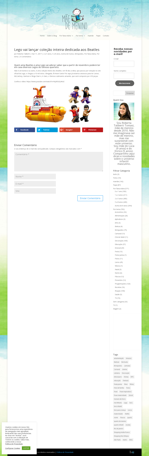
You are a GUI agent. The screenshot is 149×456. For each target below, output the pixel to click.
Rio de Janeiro (118, 429)
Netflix (127, 414)
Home (42, 36)
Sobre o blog (52, 36)
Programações (120, 284)
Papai (98, 36)
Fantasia (125, 381)
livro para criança (120, 410)
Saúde (117, 294)
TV (116, 298)
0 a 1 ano (118, 191)
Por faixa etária (65, 36)
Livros (117, 262)
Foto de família (119, 388)
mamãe (91, 36)
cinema (124, 369)
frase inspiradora (125, 392)
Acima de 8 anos (67, 54)
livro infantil (118, 406)
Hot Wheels (118, 403)
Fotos (115, 178)
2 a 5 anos (47, 54)
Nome (117, 273)
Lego (125, 403)
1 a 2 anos (119, 195)
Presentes (118, 280)
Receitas (118, 287)
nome (116, 418)
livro (131, 403)
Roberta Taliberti (23, 54)
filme (125, 384)
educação (117, 381)
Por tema (79, 36)
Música (117, 266)
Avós (115, 174)
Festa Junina (119, 255)
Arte (116, 223)
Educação (118, 244)
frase (115, 392)
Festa (117, 251)
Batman (116, 362)
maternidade (118, 414)
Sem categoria (118, 302)
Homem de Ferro (119, 399)
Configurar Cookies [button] (12, 448)
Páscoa (117, 276)
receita (128, 425)
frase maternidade (120, 395)
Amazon (128, 358)
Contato (106, 36)
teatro (125, 440)
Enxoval (118, 248)
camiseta (127, 366)
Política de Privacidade (65, 452)
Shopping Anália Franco (122, 432)
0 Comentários (25, 57)
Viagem (116, 309)
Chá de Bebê (120, 237)
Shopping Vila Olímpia (121, 436)
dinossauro (118, 377)
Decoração (119, 241)
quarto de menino (120, 421)
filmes (132, 384)
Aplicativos (119, 219)
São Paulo (117, 440)
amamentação (119, 358)
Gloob (131, 395)
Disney (126, 377)
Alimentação (119, 216)
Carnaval (118, 233)
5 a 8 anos (56, 54)
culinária (117, 373)
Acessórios (119, 212)
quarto (129, 418)
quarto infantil (118, 425)
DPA (132, 377)
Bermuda (125, 362)
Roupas (118, 291)
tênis (130, 440)
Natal (117, 269)
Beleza (117, 226)
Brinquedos (79, 54)
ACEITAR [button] (26, 448)
